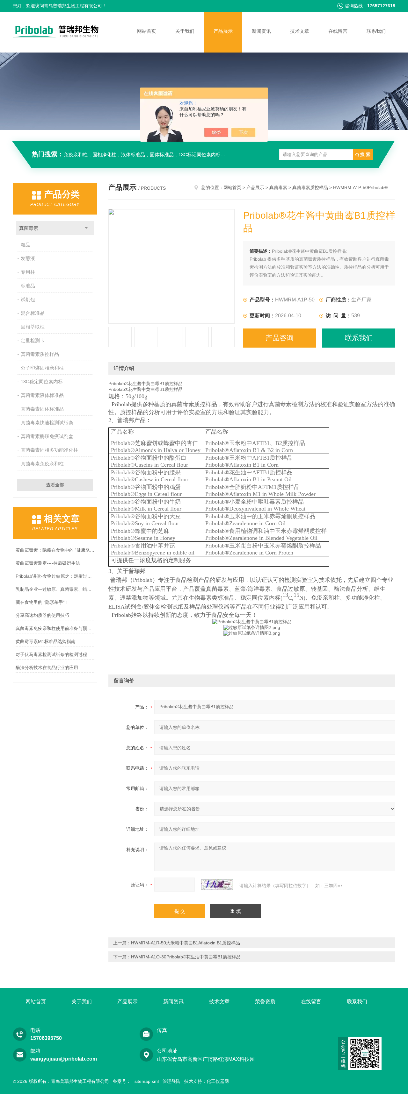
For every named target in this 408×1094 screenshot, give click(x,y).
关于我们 (184, 31)
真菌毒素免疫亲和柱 (42, 463)
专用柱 (28, 272)
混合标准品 (33, 313)
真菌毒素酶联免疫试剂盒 (47, 436)
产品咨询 (280, 338)
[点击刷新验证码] (217, 884)
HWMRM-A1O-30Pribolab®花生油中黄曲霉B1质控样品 (186, 956)
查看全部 (55, 484)
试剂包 (28, 299)
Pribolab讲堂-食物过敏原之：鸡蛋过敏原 (55, 576)
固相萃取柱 (33, 326)
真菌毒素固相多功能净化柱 (49, 450)
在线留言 (337, 31)
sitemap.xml (147, 1081)
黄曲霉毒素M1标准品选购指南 (46, 641)
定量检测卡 (33, 340)
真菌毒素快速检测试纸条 (47, 422)
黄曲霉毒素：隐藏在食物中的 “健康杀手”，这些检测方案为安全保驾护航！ (55, 550)
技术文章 (299, 31)
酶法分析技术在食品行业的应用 (47, 667)
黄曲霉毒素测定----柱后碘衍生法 (48, 563)
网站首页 (146, 31)
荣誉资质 (265, 1001)
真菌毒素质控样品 (40, 354)
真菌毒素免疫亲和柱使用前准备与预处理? (55, 628)
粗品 (25, 244)
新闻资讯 (261, 31)
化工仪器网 (218, 1081)
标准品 (28, 285)
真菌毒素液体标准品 (42, 395)
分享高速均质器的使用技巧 (42, 615)
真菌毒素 (28, 228)
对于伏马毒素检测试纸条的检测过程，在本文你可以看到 (55, 654)
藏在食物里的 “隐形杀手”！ (42, 602)
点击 (86, 228)
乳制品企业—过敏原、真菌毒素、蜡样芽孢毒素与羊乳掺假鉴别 (55, 589)
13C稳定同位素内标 (42, 381)
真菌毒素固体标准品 (42, 409)
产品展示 (223, 31)
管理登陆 (171, 1081)
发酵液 (28, 258)
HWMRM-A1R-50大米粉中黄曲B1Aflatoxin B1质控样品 (185, 942)
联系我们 (376, 31)
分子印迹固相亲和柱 (42, 368)
